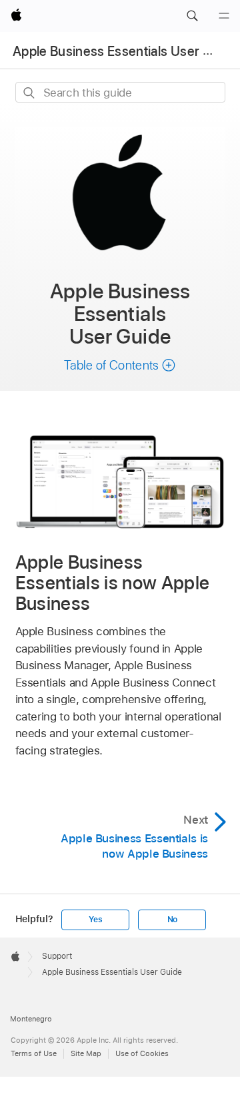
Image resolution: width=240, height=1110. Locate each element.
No (172, 919)
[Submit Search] (30, 93)
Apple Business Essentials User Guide (125, 51)
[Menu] (224, 16)
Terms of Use (34, 1053)
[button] (192, 16)
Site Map (86, 1053)
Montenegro (31, 1018)
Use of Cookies (142, 1053)
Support (57, 956)
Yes (95, 919)
